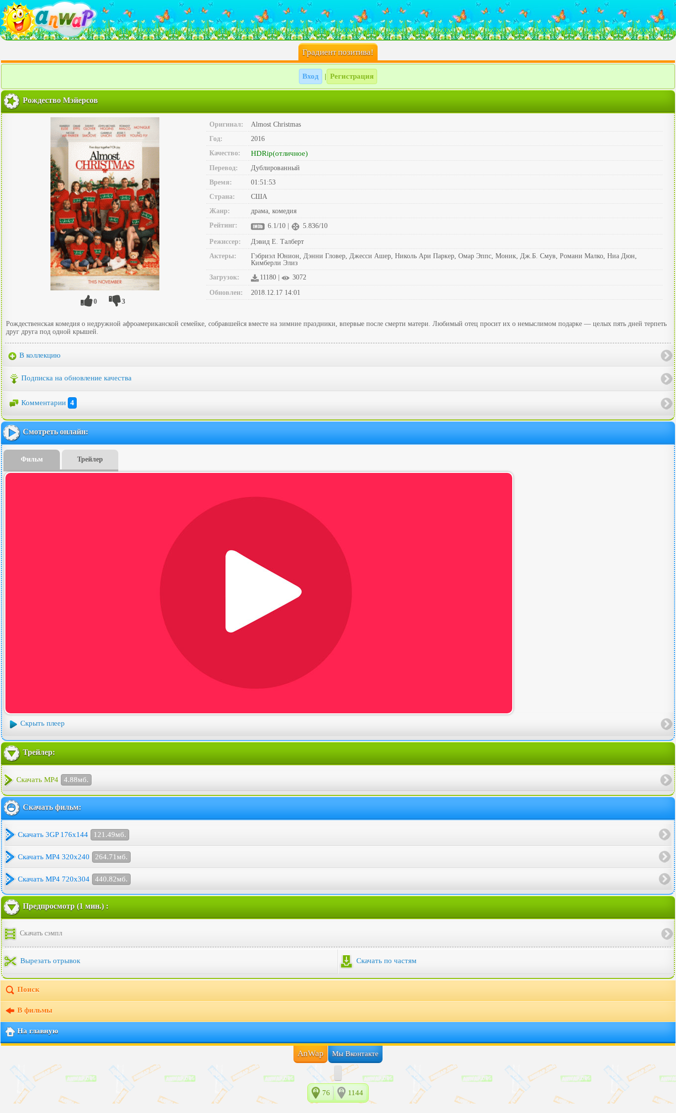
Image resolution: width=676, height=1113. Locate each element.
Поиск (28, 989)
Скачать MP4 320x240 (73, 857)
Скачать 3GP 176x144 (72, 834)
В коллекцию (38, 355)
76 (326, 1093)
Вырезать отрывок (49, 961)
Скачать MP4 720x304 (73, 879)
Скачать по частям (385, 961)
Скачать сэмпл (40, 933)
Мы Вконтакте (355, 1054)
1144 (355, 1093)
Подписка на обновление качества (76, 378)
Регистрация (352, 76)
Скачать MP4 (52, 780)
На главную (37, 1031)
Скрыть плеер (42, 723)
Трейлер (90, 459)
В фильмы (34, 1010)
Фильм (32, 459)
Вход (310, 76)
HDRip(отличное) (279, 153)
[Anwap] (338, 20)
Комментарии (47, 403)
